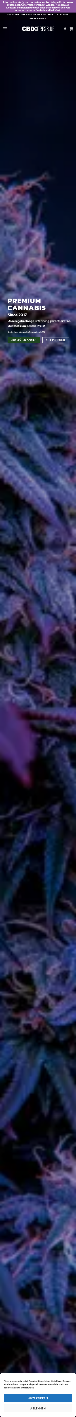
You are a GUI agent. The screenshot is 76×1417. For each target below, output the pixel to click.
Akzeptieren (38, 1398)
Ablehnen (38, 1408)
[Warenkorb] (71, 29)
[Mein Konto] (65, 29)
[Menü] (5, 28)
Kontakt (42, 18)
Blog (33, 18)
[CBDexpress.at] (38, 28)
